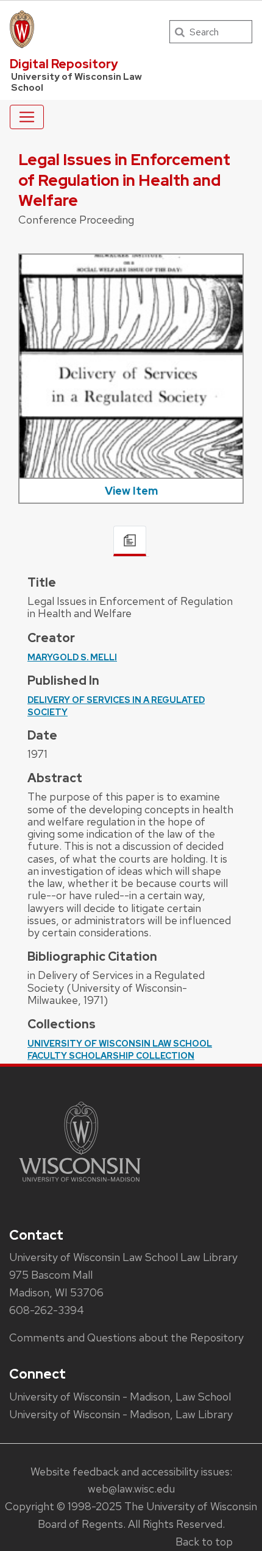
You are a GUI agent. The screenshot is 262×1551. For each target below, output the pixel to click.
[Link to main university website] (80, 1184)
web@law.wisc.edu (131, 1489)
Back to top (204, 1542)
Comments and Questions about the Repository (126, 1337)
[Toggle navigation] (27, 117)
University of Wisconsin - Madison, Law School (120, 1397)
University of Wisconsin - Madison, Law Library (121, 1414)
